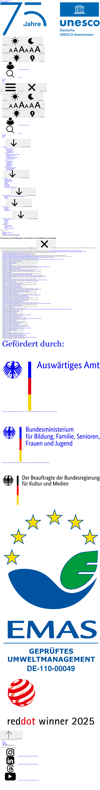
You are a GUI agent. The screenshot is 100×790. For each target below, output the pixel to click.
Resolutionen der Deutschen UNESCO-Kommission (11, 235)
